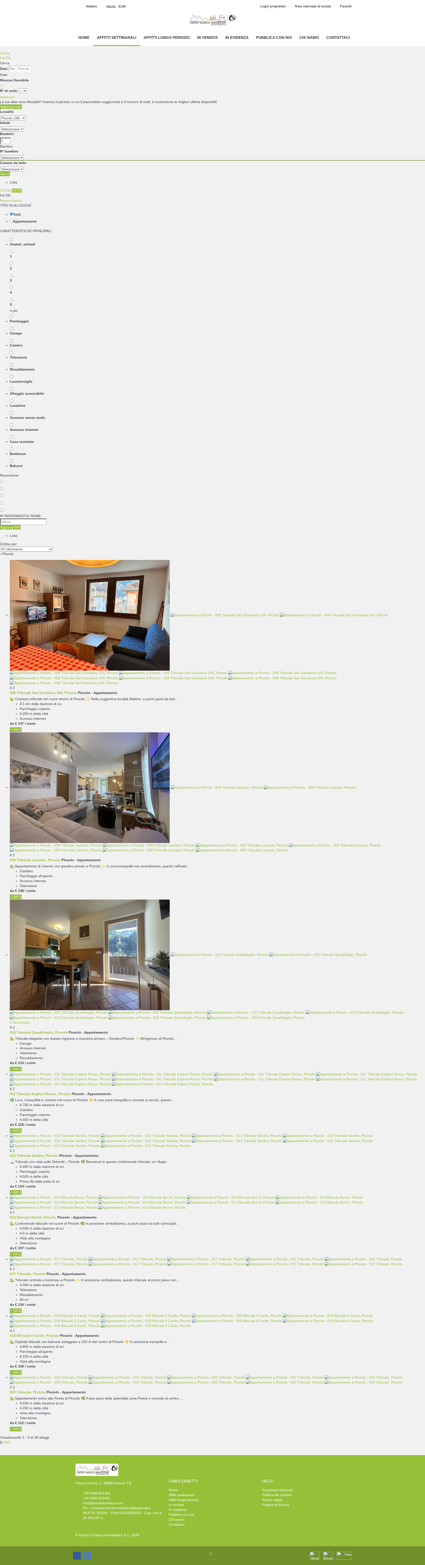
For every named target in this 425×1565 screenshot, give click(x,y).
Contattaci (338, 37)
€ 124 (19, 1063)
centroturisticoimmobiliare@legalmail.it (121, 1508)
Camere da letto (13, 163)
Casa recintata (22, 442)
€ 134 (19, 1305)
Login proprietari (273, 6)
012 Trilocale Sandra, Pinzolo (34, 1156)
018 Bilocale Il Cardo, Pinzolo (34, 1336)
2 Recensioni (20, 1022)
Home (84, 37)
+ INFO (15, 730)
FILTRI (5, 58)
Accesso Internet (24, 430)
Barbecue (18, 454)
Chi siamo (309, 37)
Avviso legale (272, 1500)
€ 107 (19, 1248)
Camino (16, 345)
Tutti (17, 214)
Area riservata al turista (313, 6)
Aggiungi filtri (10, 527)
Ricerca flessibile (15, 80)
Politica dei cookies (277, 1495)
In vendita (207, 37)
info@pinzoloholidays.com (103, 1503)
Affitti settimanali (116, 37)
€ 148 (19, 891)
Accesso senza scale (27, 418)
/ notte (30, 723)
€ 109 (19, 1366)
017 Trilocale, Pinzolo (28, 1274)
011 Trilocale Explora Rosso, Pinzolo (40, 1094)
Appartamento (25, 221)
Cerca (4, 53)
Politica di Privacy (275, 1505)
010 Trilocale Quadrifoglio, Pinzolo (39, 1032)
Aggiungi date (11, 107)
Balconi (16, 466)
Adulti (5, 123)
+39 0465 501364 (96, 1493)
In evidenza (237, 37)
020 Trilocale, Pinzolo (28, 1392)
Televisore (18, 357)
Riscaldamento (22, 369)
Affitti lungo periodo (167, 37)
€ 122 (19, 1423)
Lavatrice (17, 405)
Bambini (7, 134)
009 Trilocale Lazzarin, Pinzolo (35, 860)
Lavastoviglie (21, 381)
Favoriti (345, 6)
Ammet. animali (22, 244)
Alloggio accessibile (27, 393)
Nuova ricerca (11, 200)
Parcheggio (19, 321)
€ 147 (19, 723)
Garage (16, 333)
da (12, 723)
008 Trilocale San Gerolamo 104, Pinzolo (43, 693)
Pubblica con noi (274, 37)
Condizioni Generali (277, 1490)
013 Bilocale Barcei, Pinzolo (33, 1217)
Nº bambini (9, 151)
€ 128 (19, 1125)
